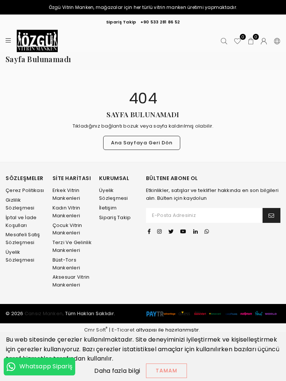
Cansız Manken (44, 313)
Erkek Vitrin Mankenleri (66, 194)
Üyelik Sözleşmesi (113, 194)
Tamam (166, 370)
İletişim (108, 207)
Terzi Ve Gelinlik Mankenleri (72, 246)
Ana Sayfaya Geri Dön (141, 142)
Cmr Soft (95, 329)
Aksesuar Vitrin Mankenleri (71, 280)
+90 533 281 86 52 (160, 22)
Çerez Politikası (25, 190)
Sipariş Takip (121, 22)
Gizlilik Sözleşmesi (20, 203)
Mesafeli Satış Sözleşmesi (23, 238)
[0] (237, 41)
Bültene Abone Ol (172, 178)
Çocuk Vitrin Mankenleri (67, 229)
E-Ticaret (123, 329)
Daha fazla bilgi (117, 370)
